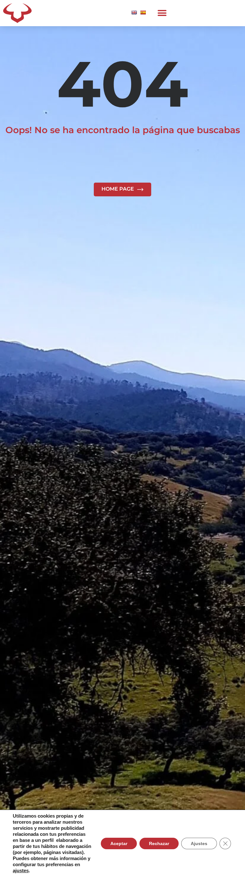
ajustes (21, 870)
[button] (162, 13)
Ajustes (199, 843)
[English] (134, 12)
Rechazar (159, 843)
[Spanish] (143, 12)
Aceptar (118, 843)
